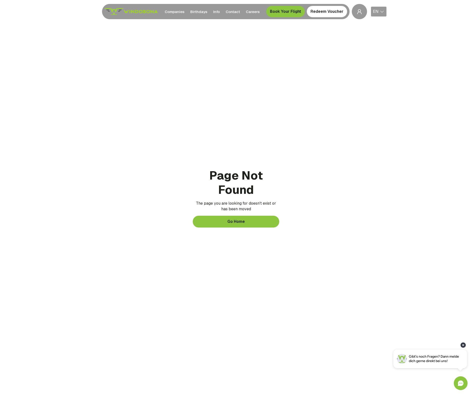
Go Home (236, 221)
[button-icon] (359, 11)
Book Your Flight (285, 11)
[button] (378, 11)
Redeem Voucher (326, 11)
